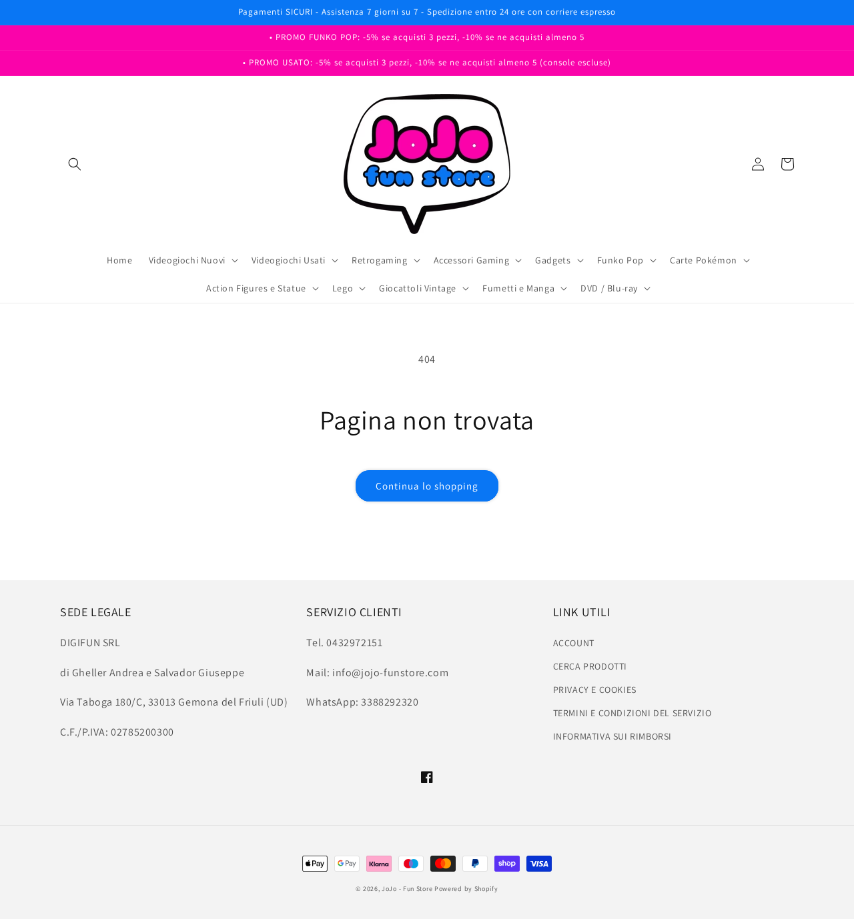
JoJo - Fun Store (407, 888)
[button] (74, 164)
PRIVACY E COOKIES (594, 690)
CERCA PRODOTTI (590, 666)
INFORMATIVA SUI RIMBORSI (612, 736)
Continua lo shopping (427, 486)
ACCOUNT (573, 643)
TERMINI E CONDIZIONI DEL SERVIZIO (632, 713)
